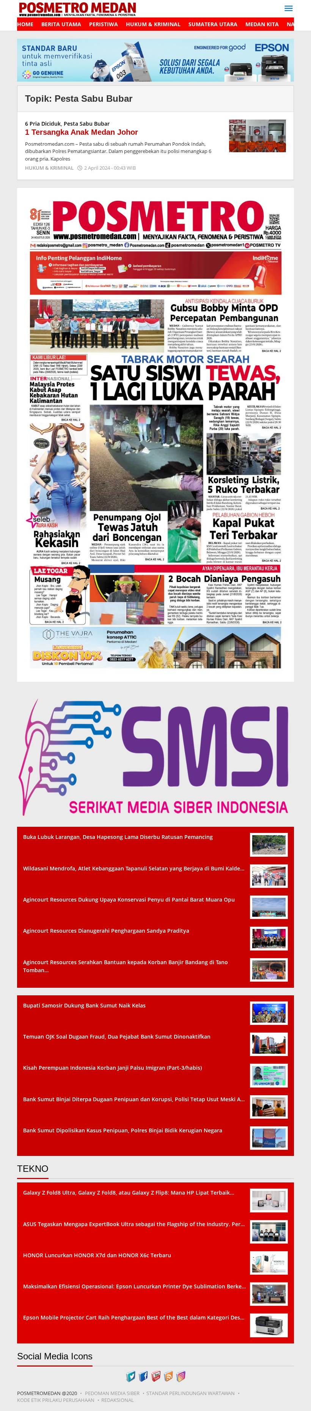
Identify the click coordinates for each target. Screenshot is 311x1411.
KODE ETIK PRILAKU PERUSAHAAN (55, 1400)
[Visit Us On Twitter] (130, 1375)
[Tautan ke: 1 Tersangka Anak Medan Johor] (257, 135)
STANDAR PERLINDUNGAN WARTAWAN (190, 1393)
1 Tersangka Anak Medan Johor (81, 132)
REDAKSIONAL (117, 1400)
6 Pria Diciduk (43, 123)
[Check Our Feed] (168, 1375)
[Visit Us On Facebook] (143, 1375)
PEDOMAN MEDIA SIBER (112, 1393)
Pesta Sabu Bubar (87, 123)
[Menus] (288, 8)
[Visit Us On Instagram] (180, 1375)
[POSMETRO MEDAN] (77, 8)
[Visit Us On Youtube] (155, 1375)
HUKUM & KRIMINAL (49, 167)
